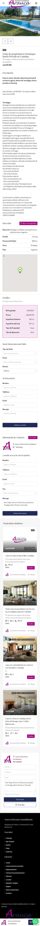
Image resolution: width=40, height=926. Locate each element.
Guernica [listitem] (9, 852)
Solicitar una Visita (20, 425)
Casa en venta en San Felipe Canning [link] (19, 556)
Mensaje (6, 409)
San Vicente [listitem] (10, 841)
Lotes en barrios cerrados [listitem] (14, 866)
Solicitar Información (20, 513)
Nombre (6, 383)
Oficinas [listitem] (9, 876)
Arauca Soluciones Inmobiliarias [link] (18, 574)
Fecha (5, 358)
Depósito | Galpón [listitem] (12, 883)
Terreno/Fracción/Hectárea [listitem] (15, 873)
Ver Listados (32, 437)
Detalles (30, 568)
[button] (20, 21)
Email (5, 401)
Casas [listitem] (8, 863)
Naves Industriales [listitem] (12, 890)
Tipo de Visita (8, 349)
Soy (4, 489)
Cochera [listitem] (9, 893)
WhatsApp (19, 447)
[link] (20, 539)
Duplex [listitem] (8, 886)
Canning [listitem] (9, 838)
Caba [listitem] (7, 848)
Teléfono (6, 392)
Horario (5, 366)
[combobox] (20, 353)
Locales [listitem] (8, 880)
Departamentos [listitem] (11, 869)
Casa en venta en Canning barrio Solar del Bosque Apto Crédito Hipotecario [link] (18, 721)
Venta (4, 50)
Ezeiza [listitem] (8, 845)
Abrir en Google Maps (29, 223)
